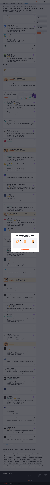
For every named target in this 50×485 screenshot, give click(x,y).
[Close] (38, 234)
